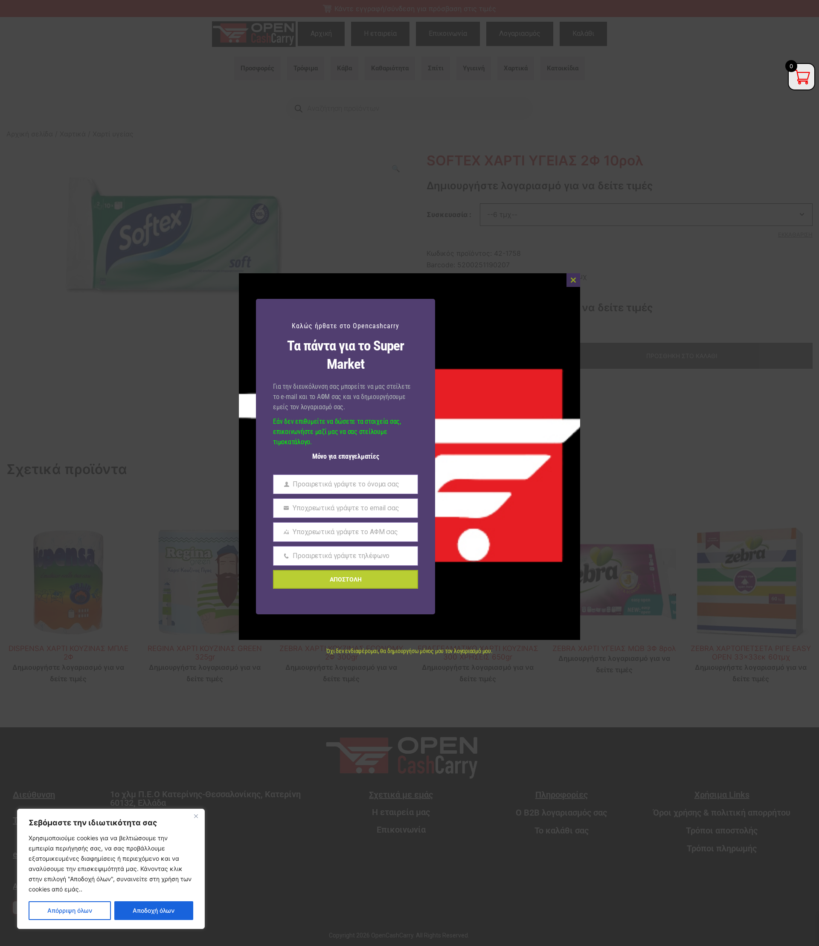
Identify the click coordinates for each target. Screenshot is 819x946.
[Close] (196, 816)
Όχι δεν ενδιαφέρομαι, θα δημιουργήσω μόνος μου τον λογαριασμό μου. (409, 651)
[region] (111, 869)
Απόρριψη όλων (69, 910)
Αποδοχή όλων (153, 910)
